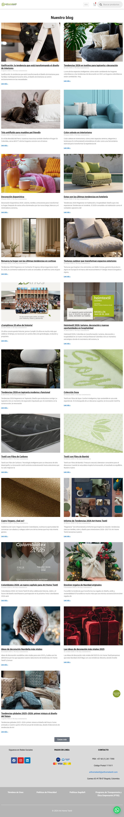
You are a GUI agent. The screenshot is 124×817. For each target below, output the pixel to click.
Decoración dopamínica (12, 196)
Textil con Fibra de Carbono (14, 456)
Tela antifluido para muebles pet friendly (21, 132)
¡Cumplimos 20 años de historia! (17, 325)
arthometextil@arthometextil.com (103, 772)
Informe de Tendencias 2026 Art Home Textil (85, 520)
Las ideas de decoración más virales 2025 (84, 649)
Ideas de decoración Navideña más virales (21, 649)
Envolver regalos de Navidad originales (83, 585)
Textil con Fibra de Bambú (76, 456)
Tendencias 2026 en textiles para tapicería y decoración (91, 65)
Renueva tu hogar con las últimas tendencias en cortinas (28, 261)
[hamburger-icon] (86, 4)
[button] (62, 739)
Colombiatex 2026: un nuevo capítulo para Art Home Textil (29, 585)
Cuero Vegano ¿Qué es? (12, 520)
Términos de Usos (15, 792)
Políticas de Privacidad (47, 792)
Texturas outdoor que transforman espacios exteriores (90, 261)
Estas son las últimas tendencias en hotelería (86, 196)
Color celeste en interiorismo (78, 132)
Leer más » (4, 84)
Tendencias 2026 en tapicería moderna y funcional (25, 392)
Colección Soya (71, 392)
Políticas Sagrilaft (77, 792)
